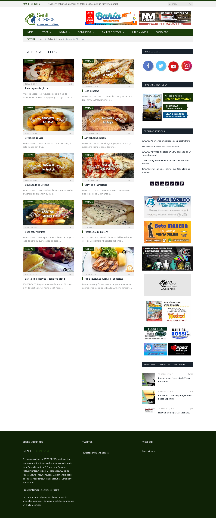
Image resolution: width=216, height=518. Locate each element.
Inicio (30, 32)
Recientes (165, 364)
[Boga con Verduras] (48, 213)
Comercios (84, 32)
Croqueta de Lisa (34, 137)
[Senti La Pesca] (41, 18)
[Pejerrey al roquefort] (108, 213)
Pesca (44, 32)
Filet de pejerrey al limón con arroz (45, 278)
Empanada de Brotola (37, 184)
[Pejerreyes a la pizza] (48, 71)
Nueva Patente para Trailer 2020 (174, 412)
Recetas (29, 61)
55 (192, 408)
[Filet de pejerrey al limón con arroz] (48, 260)
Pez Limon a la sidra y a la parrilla (103, 278)
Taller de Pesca (111, 32)
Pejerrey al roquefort (96, 231)
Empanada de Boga (95, 137)
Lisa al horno (91, 90)
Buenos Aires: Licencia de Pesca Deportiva (174, 380)
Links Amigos (140, 32)
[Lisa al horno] (108, 72)
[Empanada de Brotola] (48, 166)
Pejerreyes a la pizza (36, 88)
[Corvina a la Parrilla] (108, 166)
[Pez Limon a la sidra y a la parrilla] (108, 260)
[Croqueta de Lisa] (48, 119)
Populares (149, 364)
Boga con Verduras (35, 231)
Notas (63, 32)
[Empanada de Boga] (108, 119)
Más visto (179, 364)
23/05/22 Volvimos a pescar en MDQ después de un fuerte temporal (83, 4)
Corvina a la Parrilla (95, 184)
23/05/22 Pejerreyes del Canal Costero (160, 146)
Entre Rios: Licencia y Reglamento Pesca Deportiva (175, 397)
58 (192, 391)
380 (191, 374)
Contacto (162, 32)
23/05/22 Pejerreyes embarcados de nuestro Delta (166, 140)
